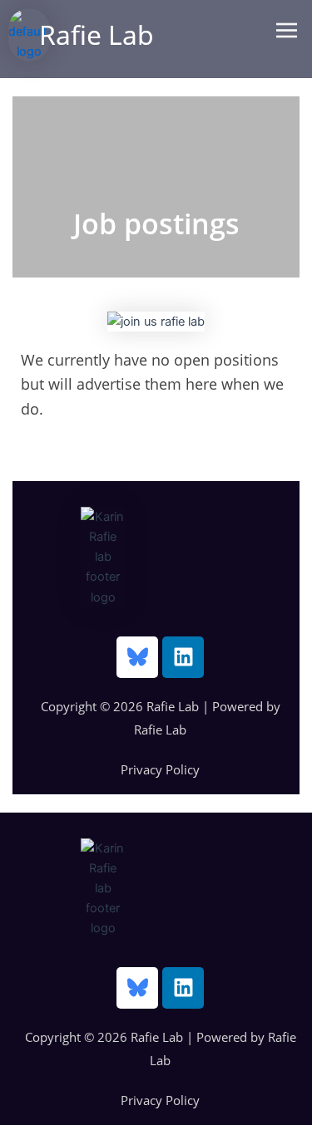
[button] (287, 30)
